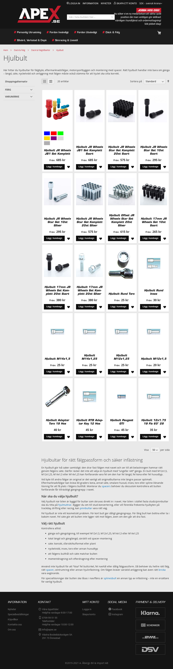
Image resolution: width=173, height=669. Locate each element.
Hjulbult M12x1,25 (121, 357)
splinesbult (110, 578)
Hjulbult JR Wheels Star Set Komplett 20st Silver (89, 222)
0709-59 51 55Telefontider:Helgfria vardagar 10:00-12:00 (57, 621)
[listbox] (57, 138)
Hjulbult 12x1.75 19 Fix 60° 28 (153, 421)
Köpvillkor (13, 619)
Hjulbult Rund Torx (121, 293)
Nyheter (12, 609)
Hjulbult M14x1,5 (57, 358)
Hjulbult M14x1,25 (89, 357)
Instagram (117, 614)
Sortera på (136, 81)
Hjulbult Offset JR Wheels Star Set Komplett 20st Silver (121, 220)
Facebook (117, 609)
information (90, 3)
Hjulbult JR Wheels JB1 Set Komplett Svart (89, 150)
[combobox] (91, 17)
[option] (47, 133)
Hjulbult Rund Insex (153, 292)
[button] (150, 3)
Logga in (74, 3)
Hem (5, 50)
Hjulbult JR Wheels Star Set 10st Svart (153, 150)
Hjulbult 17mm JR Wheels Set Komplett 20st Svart (57, 290)
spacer (50, 569)
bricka (162, 569)
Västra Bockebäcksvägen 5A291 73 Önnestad (57, 636)
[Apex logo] (36, 14)
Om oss (12, 629)
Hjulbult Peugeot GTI (121, 421)
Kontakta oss (15, 624)
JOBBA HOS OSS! (148, 10)
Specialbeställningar (18, 614)
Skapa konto (88, 614)
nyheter (106, 3)
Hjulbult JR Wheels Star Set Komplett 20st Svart (121, 150)
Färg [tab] (8, 89)
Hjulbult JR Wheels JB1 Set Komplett (57, 152)
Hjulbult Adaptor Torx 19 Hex (57, 421)
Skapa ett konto (127, 3)
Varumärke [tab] (12, 96)
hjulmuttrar (64, 504)
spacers (106, 486)
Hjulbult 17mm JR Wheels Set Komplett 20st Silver (89, 290)
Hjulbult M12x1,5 (153, 358)
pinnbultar (86, 508)
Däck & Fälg (19, 50)
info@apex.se (49, 629)
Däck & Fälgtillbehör (40, 50)
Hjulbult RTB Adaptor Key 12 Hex (89, 421)
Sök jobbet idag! (152, 24)
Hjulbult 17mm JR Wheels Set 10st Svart (154, 222)
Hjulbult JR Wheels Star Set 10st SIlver (57, 222)
